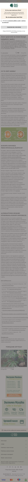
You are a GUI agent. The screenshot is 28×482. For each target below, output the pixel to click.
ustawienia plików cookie (14, 20)
